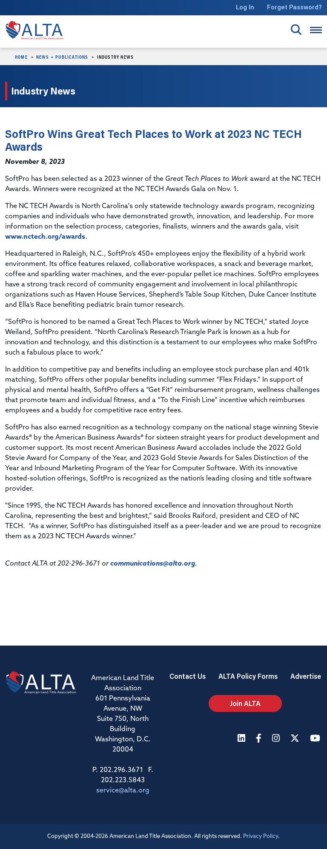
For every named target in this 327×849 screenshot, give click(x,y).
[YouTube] (316, 739)
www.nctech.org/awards (45, 237)
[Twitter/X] (295, 739)
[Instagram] (277, 739)
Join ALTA (245, 703)
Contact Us (187, 676)
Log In (245, 7)
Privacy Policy (260, 836)
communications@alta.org (152, 563)
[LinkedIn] (242, 739)
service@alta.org (122, 790)
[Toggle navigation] (316, 30)
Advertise (305, 676)
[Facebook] (260, 739)
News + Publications (62, 56)
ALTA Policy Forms (248, 676)
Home (21, 56)
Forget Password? (294, 7)
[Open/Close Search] (296, 29)
